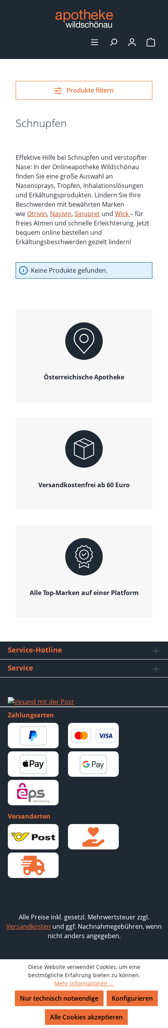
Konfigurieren (132, 998)
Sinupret (87, 213)
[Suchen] (113, 42)
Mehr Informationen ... (84, 983)
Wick (122, 213)
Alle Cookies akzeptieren (86, 1017)
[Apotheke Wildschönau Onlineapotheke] (84, 18)
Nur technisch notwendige (59, 998)
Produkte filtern (89, 90)
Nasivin (60, 213)
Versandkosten (28, 926)
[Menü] (94, 42)
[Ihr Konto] (132, 42)
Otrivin (37, 213)
